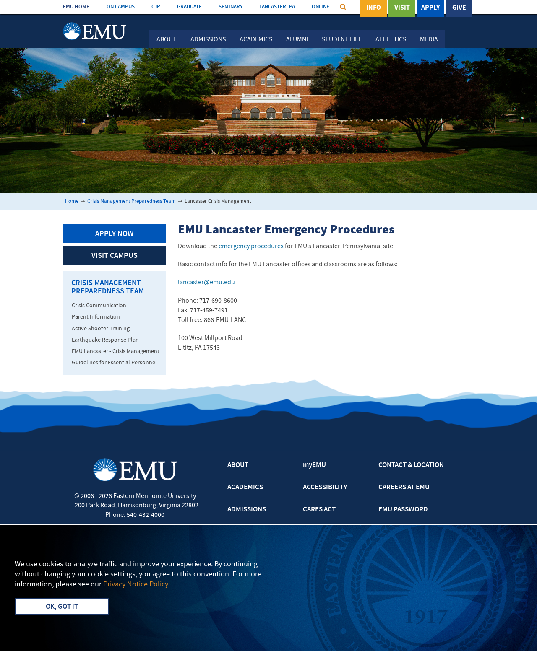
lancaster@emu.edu (206, 282)
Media (429, 39)
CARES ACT (319, 510)
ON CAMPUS (121, 7)
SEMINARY (230, 7)
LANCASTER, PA (277, 7)
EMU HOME (76, 7)
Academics (256, 39)
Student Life (342, 39)
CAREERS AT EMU (404, 487)
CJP (155, 7)
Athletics (390, 39)
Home (71, 201)
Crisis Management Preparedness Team (131, 201)
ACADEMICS (245, 487)
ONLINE (320, 7)
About (166, 39)
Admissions (208, 39)
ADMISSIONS (246, 510)
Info (373, 8)
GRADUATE (189, 7)
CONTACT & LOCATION (411, 465)
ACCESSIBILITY (325, 487)
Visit (402, 8)
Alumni (297, 39)
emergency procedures (251, 246)
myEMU (314, 465)
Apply (430, 8)
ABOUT (237, 465)
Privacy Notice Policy (135, 585)
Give (459, 8)
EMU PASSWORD (403, 510)
